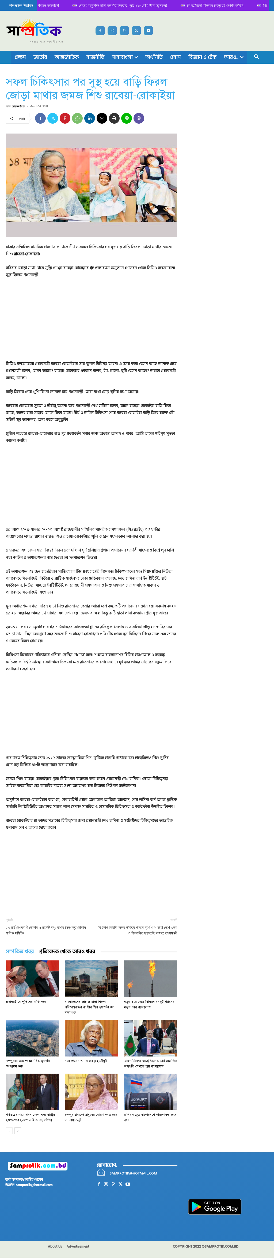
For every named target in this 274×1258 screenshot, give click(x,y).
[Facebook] (100, 30)
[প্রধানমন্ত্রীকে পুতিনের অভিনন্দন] (32, 978)
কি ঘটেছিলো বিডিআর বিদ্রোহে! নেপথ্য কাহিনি (208, 5)
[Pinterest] (124, 30)
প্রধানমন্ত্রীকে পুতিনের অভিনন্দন (26, 1002)
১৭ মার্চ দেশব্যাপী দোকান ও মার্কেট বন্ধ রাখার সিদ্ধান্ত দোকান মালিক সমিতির (46, 930)
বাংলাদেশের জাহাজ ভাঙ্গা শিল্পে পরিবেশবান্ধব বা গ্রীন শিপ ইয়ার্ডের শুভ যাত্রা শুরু (89, 1007)
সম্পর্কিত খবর (20, 952)
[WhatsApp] (77, 118)
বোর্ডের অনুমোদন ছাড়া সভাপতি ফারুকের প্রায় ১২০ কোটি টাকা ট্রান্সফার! (116, 5)
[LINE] (126, 118)
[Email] (102, 118)
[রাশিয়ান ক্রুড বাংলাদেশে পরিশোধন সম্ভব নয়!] (150, 1092)
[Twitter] (136, 30)
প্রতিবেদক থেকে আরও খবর (67, 952)
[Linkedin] (89, 118)
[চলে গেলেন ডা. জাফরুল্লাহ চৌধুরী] (91, 1038)
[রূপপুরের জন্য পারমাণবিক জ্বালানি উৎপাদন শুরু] (32, 1038)
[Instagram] (112, 30)
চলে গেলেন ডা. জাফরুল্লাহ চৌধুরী (86, 1061)
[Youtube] (148, 30)
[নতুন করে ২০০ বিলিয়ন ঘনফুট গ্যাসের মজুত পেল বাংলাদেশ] (150, 978)
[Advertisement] (91, 323)
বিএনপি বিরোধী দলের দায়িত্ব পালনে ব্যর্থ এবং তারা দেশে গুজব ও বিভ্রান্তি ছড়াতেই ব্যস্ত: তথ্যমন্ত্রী (137, 930)
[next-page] (17, 1130)
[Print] (114, 118)
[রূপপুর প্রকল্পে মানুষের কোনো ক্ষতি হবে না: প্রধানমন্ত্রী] (91, 1092)
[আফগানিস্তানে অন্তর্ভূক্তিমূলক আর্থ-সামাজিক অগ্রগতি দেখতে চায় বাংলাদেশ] (150, 1038)
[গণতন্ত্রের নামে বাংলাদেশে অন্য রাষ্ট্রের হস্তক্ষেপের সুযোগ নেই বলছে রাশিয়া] (32, 1092)
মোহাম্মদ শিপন (18, 106)
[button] (256, 57)
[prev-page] (9, 1130)
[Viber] (139, 118)
